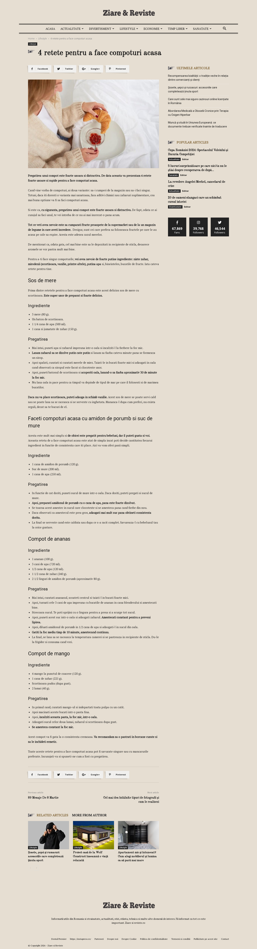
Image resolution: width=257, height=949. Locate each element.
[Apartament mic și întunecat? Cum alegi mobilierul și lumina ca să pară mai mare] (138, 835)
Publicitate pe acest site (205, 939)
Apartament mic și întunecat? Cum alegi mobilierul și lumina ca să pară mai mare (137, 856)
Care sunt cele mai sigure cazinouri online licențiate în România (198, 101)
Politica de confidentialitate (154, 939)
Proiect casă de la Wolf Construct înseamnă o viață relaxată (90, 856)
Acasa (50, 29)
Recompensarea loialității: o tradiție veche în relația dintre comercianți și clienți (198, 77)
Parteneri (99, 939)
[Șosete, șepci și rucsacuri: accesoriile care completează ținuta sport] (48, 835)
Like (177, 219)
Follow (198, 219)
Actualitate (70, 29)
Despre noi (112, 939)
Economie (151, 29)
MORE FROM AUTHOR (89, 815)
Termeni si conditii (180, 939)
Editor (185, 159)
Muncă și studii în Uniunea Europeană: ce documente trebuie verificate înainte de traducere (197, 124)
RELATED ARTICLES (52, 815)
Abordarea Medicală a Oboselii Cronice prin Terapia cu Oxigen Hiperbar (198, 112)
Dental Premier (58, 939)
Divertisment (100, 29)
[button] (224, 29)
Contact (225, 939)
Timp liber (176, 29)
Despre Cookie (129, 939)
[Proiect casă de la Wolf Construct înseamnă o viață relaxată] (93, 835)
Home (31, 38)
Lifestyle (127, 29)
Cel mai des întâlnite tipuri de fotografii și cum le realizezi (131, 799)
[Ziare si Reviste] (128, 12)
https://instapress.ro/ (80, 939)
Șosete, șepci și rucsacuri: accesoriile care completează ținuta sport (45, 856)
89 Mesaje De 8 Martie (43, 797)
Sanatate (200, 29)
